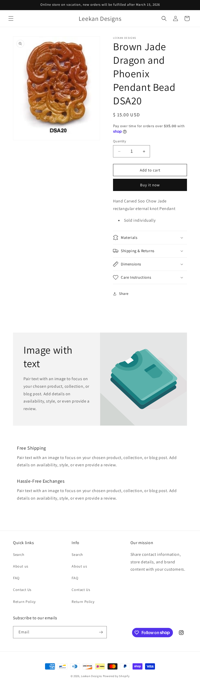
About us (20, 566)
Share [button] (124, 293)
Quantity (119, 141)
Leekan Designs (92, 676)
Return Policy (24, 601)
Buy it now (150, 184)
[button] (11, 18)
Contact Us (22, 589)
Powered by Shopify (116, 676)
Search (18, 554)
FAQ (16, 578)
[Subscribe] (101, 632)
